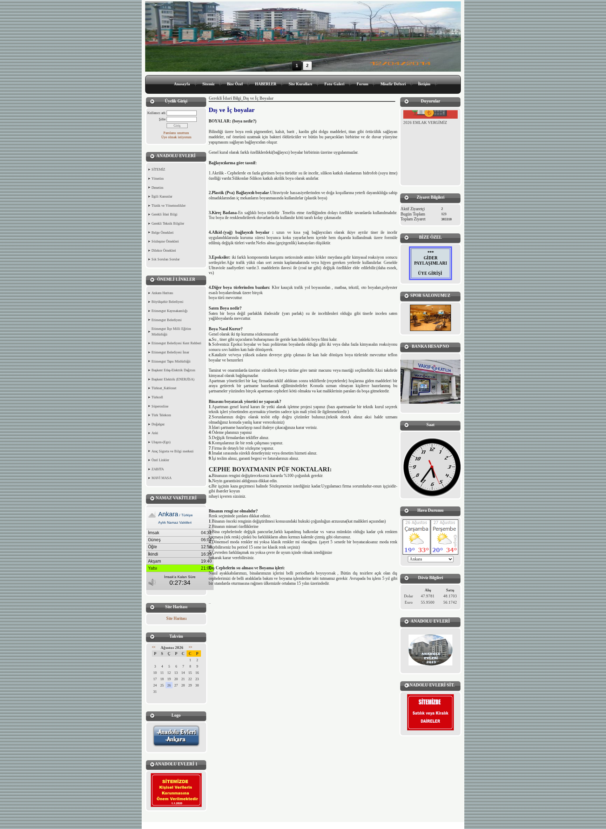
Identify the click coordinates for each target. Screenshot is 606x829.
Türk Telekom (161, 415)
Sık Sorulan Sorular (166, 259)
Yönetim (158, 178)
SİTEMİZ (158, 169)
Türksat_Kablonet (164, 388)
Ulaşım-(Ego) (161, 442)
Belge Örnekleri (163, 232)
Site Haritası (176, 618)
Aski (155, 433)
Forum (362, 84)
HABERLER (265, 84)
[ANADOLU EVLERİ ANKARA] (176, 745)
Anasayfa (182, 84)
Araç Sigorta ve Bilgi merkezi (173, 451)
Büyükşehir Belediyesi (167, 302)
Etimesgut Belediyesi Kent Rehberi (176, 343)
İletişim (424, 84)
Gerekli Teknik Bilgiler (168, 223)
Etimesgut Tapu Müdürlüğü (171, 361)
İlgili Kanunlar (162, 196)
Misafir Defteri (393, 84)
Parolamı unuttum (176, 133)
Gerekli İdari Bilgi (164, 214)
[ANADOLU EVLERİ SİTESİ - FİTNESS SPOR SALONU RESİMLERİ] (430, 318)
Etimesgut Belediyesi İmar (170, 352)
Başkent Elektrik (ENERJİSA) (173, 379)
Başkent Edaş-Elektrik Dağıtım (173, 370)
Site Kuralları (300, 84)
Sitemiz (208, 84)
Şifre (162, 119)
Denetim (157, 188)
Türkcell (157, 397)
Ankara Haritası (162, 293)
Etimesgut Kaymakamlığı (170, 311)
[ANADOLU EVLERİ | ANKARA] (430, 650)
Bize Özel (235, 84)
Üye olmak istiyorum (176, 137)
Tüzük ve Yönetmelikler (169, 205)
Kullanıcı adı (156, 113)
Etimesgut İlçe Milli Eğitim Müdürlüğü (171, 331)
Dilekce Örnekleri (164, 250)
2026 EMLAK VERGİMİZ (425, 117)
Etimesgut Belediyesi (167, 320)
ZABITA (158, 469)
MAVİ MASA (161, 478)
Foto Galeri (334, 84)
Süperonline (160, 406)
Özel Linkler (160, 460)
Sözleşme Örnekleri (165, 241)
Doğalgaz (158, 424)
